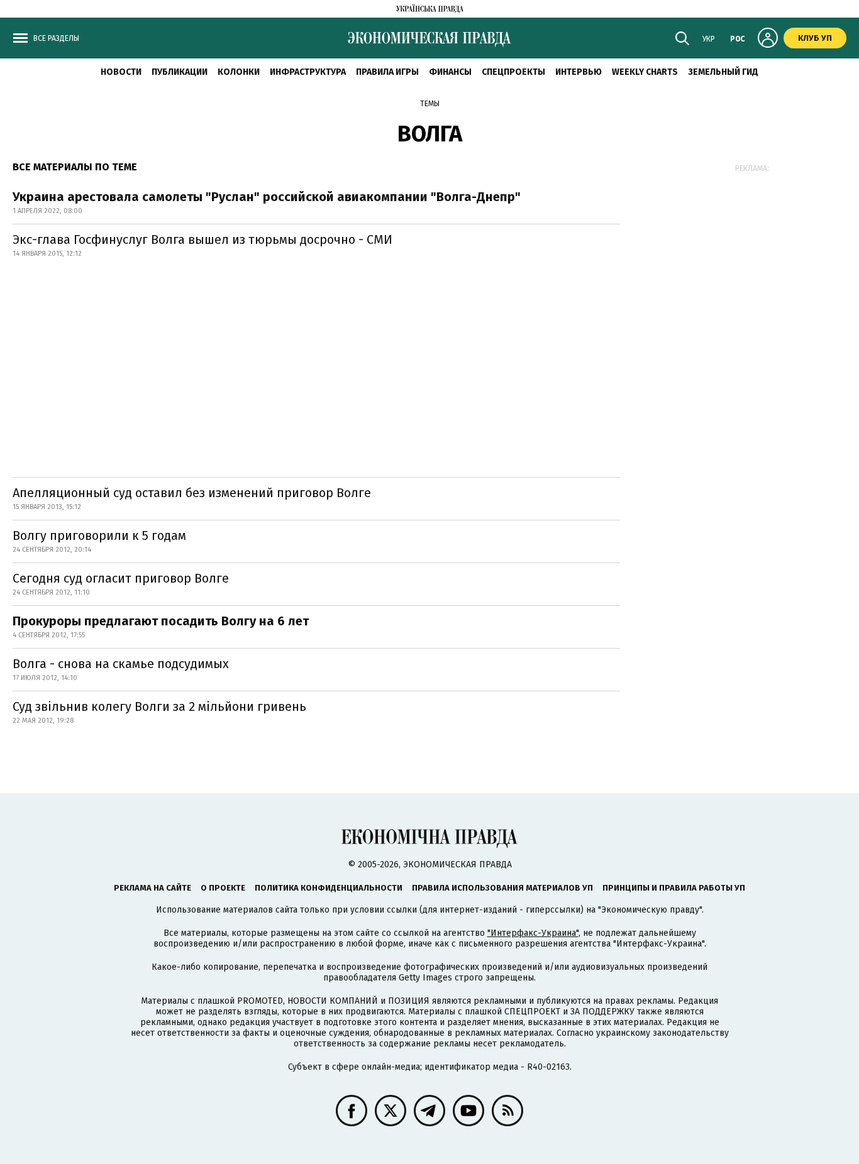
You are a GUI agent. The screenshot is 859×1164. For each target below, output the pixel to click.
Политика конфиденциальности (328, 887)
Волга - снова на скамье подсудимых (121, 663)
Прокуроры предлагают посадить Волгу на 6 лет (161, 621)
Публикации (180, 72)
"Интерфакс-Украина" (533, 933)
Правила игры (387, 72)
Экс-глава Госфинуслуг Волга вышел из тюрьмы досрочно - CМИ (202, 239)
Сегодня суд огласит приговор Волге (121, 578)
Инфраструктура (308, 72)
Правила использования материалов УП (502, 887)
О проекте (223, 887)
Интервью (578, 72)
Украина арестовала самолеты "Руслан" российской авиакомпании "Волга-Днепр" (267, 196)
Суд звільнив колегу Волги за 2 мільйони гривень (159, 706)
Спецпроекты (513, 72)
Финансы (450, 72)
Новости (121, 72)
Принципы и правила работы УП (673, 887)
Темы (430, 103)
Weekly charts (645, 72)
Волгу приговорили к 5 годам (99, 535)
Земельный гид (723, 72)
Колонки (239, 72)
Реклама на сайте (152, 887)
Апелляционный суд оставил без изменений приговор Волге (192, 492)
